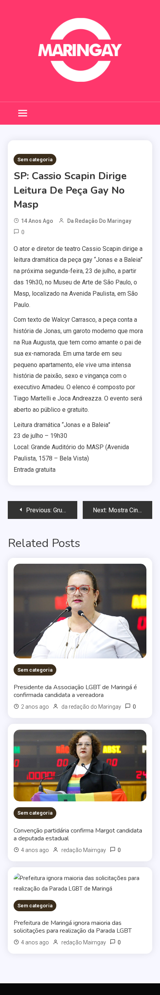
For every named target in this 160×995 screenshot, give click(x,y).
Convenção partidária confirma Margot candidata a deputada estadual (78, 834)
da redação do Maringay (99, 221)
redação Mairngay (83, 850)
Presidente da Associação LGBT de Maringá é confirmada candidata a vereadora (75, 691)
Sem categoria (34, 159)
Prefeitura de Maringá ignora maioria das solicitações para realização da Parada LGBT (73, 927)
